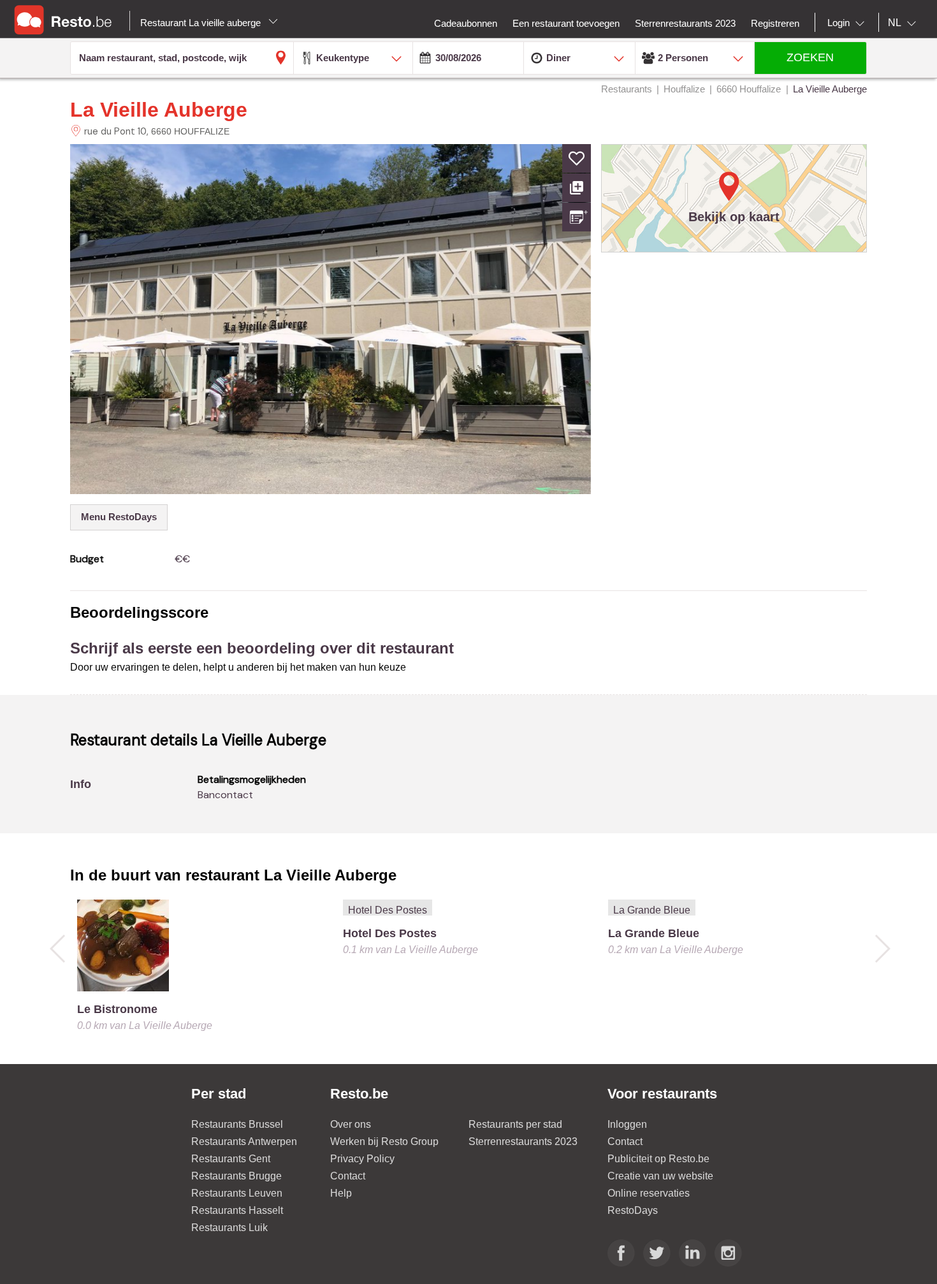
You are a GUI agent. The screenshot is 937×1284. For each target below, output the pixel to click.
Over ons (350, 1124)
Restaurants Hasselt (237, 1210)
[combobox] (848, 23)
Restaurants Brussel (237, 1124)
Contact (347, 1176)
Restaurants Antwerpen (244, 1141)
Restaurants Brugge (236, 1176)
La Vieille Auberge (158, 109)
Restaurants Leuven (236, 1193)
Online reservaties (648, 1193)
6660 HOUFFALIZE (190, 131)
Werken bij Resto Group (384, 1141)
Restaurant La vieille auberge (201, 22)
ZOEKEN (810, 57)
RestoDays (632, 1210)
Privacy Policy (362, 1158)
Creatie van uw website (660, 1176)
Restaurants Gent (230, 1158)
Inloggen (627, 1124)
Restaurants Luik (229, 1227)
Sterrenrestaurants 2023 (522, 1141)
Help (341, 1193)
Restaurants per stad (515, 1124)
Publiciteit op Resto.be (658, 1158)
